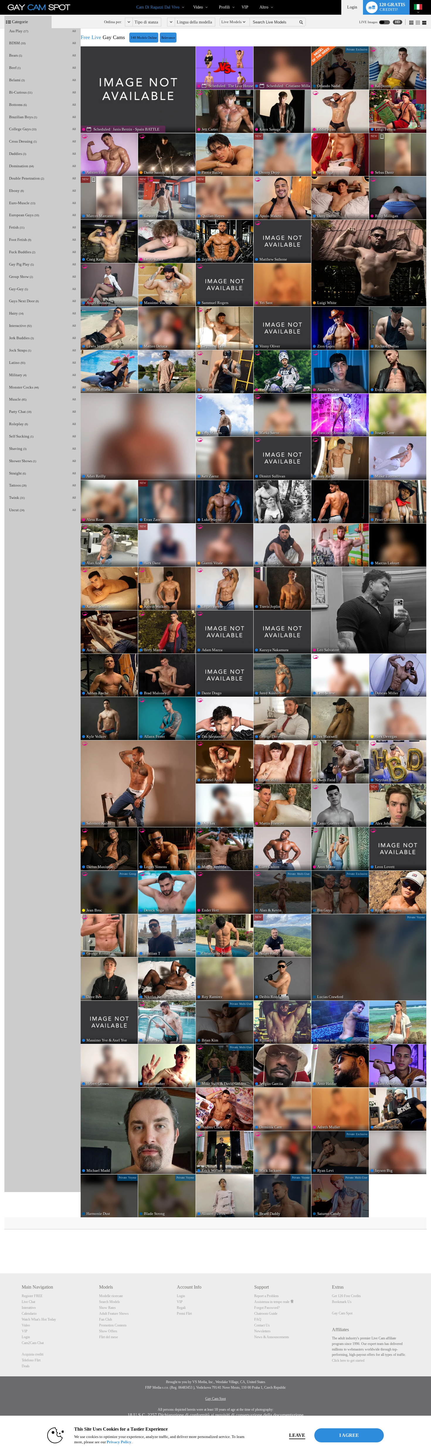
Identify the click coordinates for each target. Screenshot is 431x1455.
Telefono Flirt (31, 1360)
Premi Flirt (184, 1313)
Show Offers (108, 1331)
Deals (26, 1366)
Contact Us (262, 1325)
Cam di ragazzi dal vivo (157, 7)
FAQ (257, 1319)
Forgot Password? (267, 1308)
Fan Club (105, 1319)
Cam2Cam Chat (33, 1343)
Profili (224, 7)
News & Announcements (271, 1337)
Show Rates (107, 1308)
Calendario (29, 1313)
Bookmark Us (342, 1302)
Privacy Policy (119, 1442)
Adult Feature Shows (114, 1313)
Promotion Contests (113, 1325)
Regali (181, 1308)
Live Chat (28, 1302)
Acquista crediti (32, 1354)
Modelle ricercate (111, 1296)
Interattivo (29, 1308)
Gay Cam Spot (342, 1313)
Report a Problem (266, 1296)
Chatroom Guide (265, 1313)
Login (352, 7)
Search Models (109, 1302)
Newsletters (262, 1331)
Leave (297, 1435)
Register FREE (32, 1296)
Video (198, 7)
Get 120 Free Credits (346, 1296)
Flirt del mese (108, 1337)
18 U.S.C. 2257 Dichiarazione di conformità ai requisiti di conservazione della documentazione (215, 1414)
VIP (245, 7)
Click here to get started (348, 1360)
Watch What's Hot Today (39, 1319)
